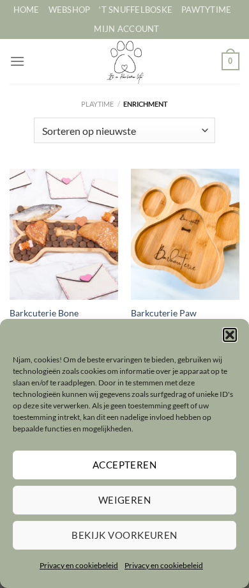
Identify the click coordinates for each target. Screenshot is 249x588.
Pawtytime (206, 9)
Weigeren (124, 500)
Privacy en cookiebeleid (79, 565)
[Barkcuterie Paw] (185, 234)
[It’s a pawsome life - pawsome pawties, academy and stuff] (125, 61)
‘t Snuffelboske (135, 9)
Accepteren (125, 464)
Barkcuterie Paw (164, 313)
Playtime (97, 104)
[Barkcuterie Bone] (64, 234)
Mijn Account (126, 29)
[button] (229, 335)
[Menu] (17, 61)
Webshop (70, 9)
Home (26, 9)
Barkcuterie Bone (44, 313)
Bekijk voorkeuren (124, 535)
